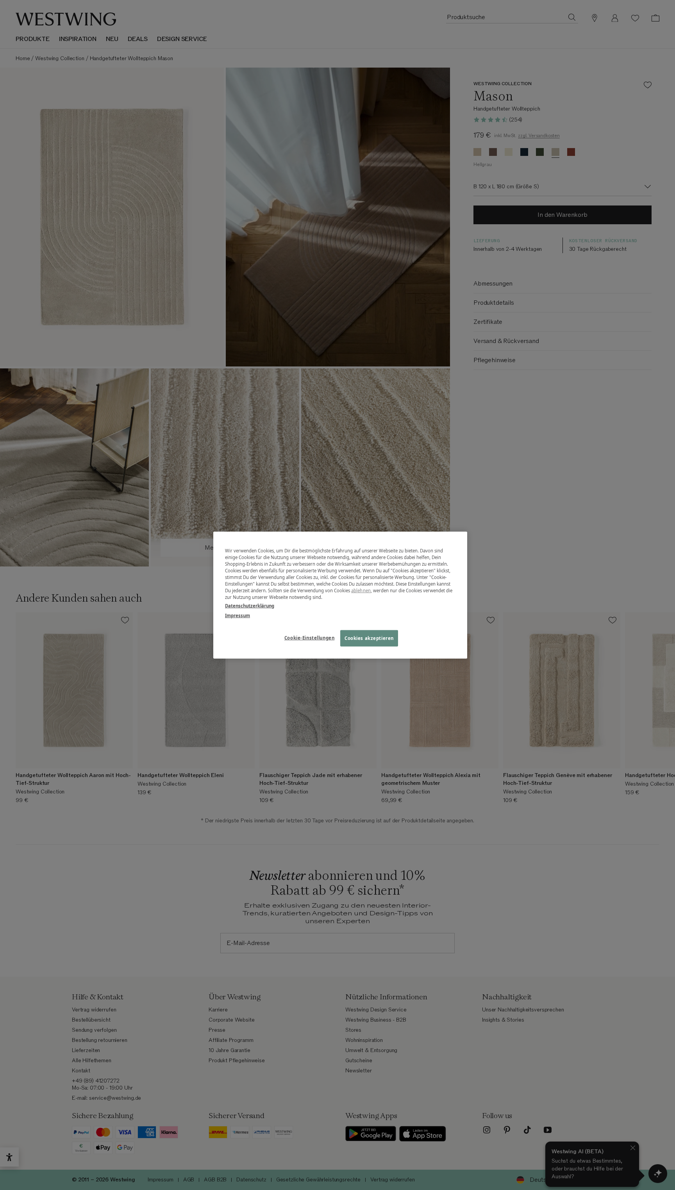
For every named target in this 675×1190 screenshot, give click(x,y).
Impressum (237, 615)
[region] (340, 595)
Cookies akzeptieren (369, 638)
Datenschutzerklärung (249, 605)
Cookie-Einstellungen (309, 637)
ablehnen (361, 590)
